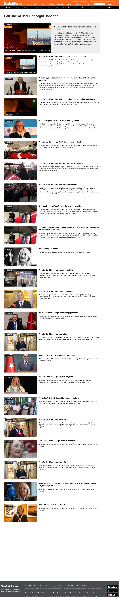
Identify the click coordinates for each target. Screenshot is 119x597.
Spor (54, 586)
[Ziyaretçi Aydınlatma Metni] (90, 596)
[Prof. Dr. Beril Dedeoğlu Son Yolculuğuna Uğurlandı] (20, 150)
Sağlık (84, 7)
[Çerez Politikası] (63, 596)
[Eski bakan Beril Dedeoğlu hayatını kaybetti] (20, 449)
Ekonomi (48, 586)
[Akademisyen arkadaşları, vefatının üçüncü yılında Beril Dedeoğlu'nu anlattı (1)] (20, 86)
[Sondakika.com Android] (112, 590)
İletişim (14, 591)
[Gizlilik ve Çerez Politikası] (51, 596)
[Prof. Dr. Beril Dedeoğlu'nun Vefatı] (20, 342)
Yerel (67, 586)
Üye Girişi (110, 4)
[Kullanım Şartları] (29, 596)
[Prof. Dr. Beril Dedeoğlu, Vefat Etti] (20, 427)
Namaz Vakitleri (82, 586)
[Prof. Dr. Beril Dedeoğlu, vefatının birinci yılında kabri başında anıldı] (20, 107)
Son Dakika (28, 586)
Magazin (61, 586)
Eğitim (101, 7)
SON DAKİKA (31, 4)
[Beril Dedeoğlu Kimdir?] (20, 256)
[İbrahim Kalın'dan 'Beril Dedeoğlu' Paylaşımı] (20, 363)
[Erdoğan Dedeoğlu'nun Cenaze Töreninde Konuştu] (20, 214)
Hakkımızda (4, 591)
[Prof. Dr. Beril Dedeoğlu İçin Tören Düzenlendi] (20, 192)
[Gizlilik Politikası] (39, 596)
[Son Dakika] (13, 3)
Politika (8, 7)
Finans (18, 7)
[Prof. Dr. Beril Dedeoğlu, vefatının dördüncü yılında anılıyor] (20, 64)
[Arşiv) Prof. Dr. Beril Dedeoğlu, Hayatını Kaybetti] (20, 406)
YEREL (87, 4)
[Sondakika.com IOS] (112, 586)
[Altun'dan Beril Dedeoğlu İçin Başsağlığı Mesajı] (20, 321)
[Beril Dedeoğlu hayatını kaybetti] (20, 513)
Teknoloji (27, 7)
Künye (18, 591)
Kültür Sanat (38, 7)
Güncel (36, 586)
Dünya (42, 586)
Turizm (93, 7)
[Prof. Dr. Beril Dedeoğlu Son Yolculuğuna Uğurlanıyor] (20, 171)
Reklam (10, 591)
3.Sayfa (110, 7)
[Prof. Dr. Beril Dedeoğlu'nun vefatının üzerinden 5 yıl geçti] (27, 38)
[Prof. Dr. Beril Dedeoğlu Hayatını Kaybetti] (20, 278)
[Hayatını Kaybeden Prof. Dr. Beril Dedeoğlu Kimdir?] (20, 128)
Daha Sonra (63, 13)
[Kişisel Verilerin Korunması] (75, 596)
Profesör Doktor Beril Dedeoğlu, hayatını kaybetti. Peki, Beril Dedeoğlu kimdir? (65, 252)
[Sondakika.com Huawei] (112, 594)
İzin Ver (74, 13)
